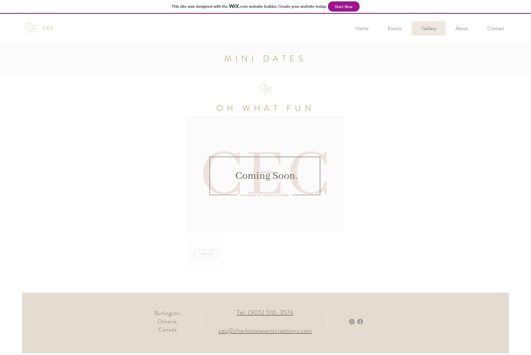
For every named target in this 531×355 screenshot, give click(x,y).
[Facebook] (360, 321)
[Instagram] (352, 321)
